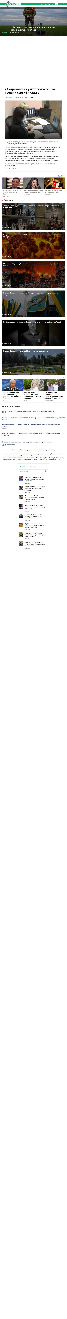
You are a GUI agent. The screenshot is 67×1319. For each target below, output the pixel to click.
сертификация (43, 450)
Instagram (32, 458)
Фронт (4, 32)
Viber (37, 458)
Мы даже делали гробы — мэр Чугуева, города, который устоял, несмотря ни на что (35, 544)
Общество (9, 97)
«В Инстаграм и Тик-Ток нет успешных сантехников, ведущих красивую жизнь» (34, 497)
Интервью (23, 467)
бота (59, 460)
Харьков (31, 450)
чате (49, 456)
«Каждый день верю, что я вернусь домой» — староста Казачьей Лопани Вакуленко (35, 488)
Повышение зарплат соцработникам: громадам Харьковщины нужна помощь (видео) (31, 425)
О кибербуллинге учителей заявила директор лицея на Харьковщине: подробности (33, 418)
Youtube (13, 460)
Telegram (22, 456)
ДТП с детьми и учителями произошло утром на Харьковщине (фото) (28, 411)
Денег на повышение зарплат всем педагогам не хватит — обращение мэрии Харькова (31, 434)
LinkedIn (47, 458)
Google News (55, 458)
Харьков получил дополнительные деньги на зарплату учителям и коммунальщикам (27, 443)
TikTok (19, 460)
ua (46, 4)
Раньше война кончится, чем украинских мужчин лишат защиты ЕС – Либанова (35, 516)
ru (49, 4)
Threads (42, 458)
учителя (51, 450)
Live (42, 4)
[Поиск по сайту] (52, 4)
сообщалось (13, 164)
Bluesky (62, 458)
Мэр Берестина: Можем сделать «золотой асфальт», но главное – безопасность (35, 479)
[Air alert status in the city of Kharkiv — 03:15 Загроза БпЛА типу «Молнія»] (32, 8)
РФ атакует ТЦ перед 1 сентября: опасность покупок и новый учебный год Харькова (33, 28)
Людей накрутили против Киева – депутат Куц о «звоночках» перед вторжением (35, 506)
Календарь (32, 467)
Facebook (25, 458)
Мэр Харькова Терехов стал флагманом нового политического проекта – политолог (35, 525)
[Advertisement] (33, 48)
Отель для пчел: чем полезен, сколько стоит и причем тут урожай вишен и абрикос (35, 534)
